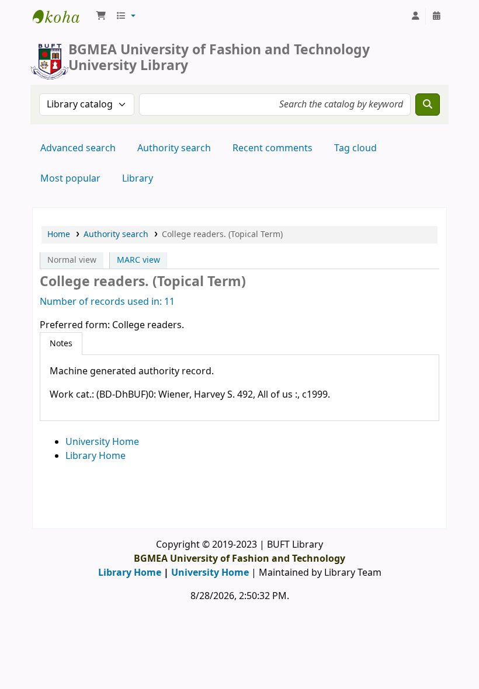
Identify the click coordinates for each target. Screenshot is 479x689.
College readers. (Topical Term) (222, 234)
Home (58, 234)
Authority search (174, 148)
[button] (101, 16)
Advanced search (78, 148)
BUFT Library (62, 16)
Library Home (95, 456)
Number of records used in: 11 (107, 302)
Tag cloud (355, 148)
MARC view (138, 260)
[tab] (61, 344)
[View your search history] (436, 16)
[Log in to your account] (415, 16)
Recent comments (272, 148)
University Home (102, 442)
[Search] (427, 104)
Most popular (70, 179)
